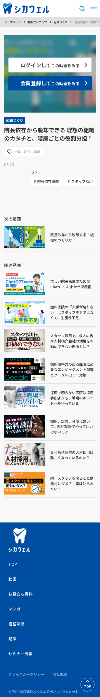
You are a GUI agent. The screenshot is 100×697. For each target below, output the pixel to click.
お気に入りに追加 (27, 151)
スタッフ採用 (82, 181)
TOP (87, 686)
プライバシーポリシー (26, 674)
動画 (12, 579)
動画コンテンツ (37, 22)
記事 (12, 638)
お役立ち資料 (20, 594)
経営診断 (16, 623)
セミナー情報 (20, 653)
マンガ (14, 609)
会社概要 (60, 674)
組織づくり (61, 22)
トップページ (12, 22)
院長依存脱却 (48, 181)
